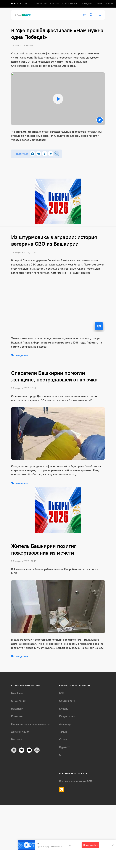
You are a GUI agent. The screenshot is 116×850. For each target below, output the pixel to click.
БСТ (27, 3)
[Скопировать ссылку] (56, 153)
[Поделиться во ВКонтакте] (38, 153)
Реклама (16, 739)
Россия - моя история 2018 (76, 781)
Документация (20, 731)
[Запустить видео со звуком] (58, 99)
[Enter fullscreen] (113, 845)
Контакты (17, 716)
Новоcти (16, 3)
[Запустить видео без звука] (99, 120)
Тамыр (98, 3)
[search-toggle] (91, 14)
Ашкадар (86, 3)
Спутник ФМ (40, 3)
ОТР (61, 755)
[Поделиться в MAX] (32, 153)
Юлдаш (54, 3)
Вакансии (17, 708)
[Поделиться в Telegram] (50, 153)
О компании (18, 701)
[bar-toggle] (100, 14)
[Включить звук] (99, 326)
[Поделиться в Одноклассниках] (44, 153)
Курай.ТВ (64, 747)
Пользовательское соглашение (30, 724)
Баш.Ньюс (17, 693)
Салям (109, 3)
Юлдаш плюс (70, 3)
